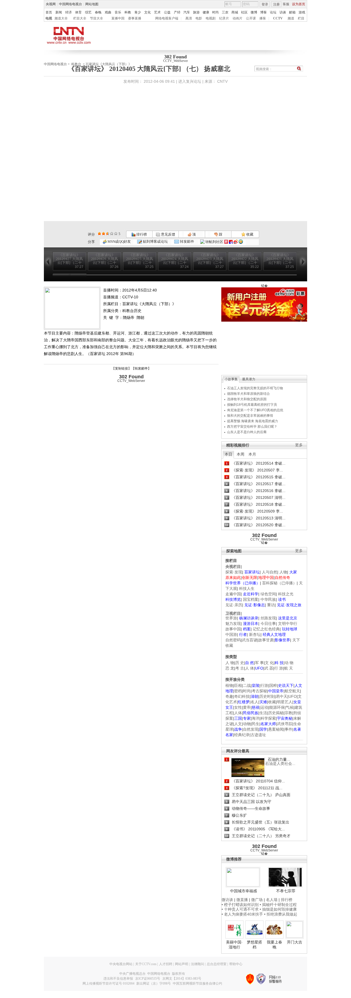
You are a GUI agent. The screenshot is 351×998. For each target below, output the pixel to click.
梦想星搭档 (254, 944)
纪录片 (224, 18)
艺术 (157, 12)
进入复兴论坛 (189, 81)
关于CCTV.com (145, 964)
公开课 (251, 18)
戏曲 (108, 12)
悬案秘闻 (276, 729)
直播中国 (117, 18)
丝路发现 (268, 618)
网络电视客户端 (166, 18)
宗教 (288, 713)
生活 (263, 713)
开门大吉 (294, 942)
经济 (68, 12)
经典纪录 (242, 735)
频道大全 (61, 18)
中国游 (231, 634)
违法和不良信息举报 (118, 978)
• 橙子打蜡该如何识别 (240, 904)
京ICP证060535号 (147, 978)
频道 (291, 18)
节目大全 (96, 18)
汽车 (186, 12)
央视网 (51, 4)
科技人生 (246, 588)
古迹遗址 (258, 735)
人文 (238, 724)
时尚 (215, 12)
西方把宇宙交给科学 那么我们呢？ (252, 426)
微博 (254, 12)
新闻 (58, 12)
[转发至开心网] (226, 242)
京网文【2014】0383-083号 (181, 978)
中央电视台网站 (120, 964)
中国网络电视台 (70, 4)
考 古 (239, 668)
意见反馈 (167, 234)
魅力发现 (233, 623)
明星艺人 (284, 702)
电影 (199, 18)
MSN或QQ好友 (119, 241)
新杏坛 (255, 634)
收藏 (249, 234)
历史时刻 (267, 696)
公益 (167, 12)
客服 (286, 4)
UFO (292, 696)
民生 (255, 724)
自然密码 (233, 640)
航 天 (288, 668)
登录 (265, 4)
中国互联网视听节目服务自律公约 (197, 983)
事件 (288, 729)
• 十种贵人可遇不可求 (241, 909)
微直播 (242, 899)
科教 (127, 12)
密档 (238, 691)
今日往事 (268, 623)
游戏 (302, 12)
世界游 (231, 618)
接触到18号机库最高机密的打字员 (252, 405)
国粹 (273, 685)
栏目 (301, 18)
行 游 (278, 668)
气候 (289, 707)
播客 (262, 18)
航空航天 (292, 691)
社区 (244, 12)
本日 (228, 454)
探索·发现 (233, 572)
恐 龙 (229, 668)
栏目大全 (79, 18)
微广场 (257, 899)
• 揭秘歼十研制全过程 (278, 904)
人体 (238, 713)
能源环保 (277, 707)
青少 (137, 12)
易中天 (281, 696)
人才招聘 (165, 964)
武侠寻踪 (284, 724)
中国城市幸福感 (243, 891)
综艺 (88, 12)
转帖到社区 (214, 242)
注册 (276, 4)
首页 (49, 12)
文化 (147, 12)
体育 (78, 12)
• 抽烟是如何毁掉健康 (278, 909)
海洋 (255, 718)
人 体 (249, 668)
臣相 (238, 685)
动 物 (289, 662)
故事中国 (233, 629)
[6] (108, 233)
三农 (225, 12)
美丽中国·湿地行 (234, 944)
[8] (112, 233)
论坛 (273, 12)
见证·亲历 (233, 605)
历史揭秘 (276, 713)
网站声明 (181, 964)
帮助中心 (235, 964)
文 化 (269, 662)
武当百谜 (249, 640)
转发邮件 (186, 241)
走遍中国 (233, 594)
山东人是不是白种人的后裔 (247, 432)
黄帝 (247, 707)
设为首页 (298, 4)
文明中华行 (287, 623)
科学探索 (268, 718)
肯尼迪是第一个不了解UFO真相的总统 (255, 410)
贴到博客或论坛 (155, 241)
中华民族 (268, 599)
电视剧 (211, 18)
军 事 (259, 662)
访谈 (282, 12)
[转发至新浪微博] (235, 242)
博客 (263, 12)
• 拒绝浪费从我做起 (280, 914)
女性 (238, 707)
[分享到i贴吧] (231, 242)
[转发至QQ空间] (241, 242)
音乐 (118, 12)
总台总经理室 (217, 964)
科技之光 (285, 594)
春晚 (98, 12)
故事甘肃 (266, 640)
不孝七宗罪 (285, 891)
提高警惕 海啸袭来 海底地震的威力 (252, 421)
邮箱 (292, 12)
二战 (247, 685)
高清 (188, 18)
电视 (49, 18)
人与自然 (269, 572)
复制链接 (121, 368)
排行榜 (141, 234)
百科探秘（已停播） (279, 583)
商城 (234, 12)
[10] (116, 233)
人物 (283, 572)
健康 (206, 12)
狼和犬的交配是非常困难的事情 (250, 415)
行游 (264, 685)
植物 (229, 685)
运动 (264, 707)
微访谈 (227, 899)
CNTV (222, 81)
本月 (252, 454)
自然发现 (250, 729)
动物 (247, 724)
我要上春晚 (274, 944)
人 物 (229, 662)
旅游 (196, 12)
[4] (103, 233)
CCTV (278, 18)
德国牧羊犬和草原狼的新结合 (248, 394)
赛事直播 (134, 18)
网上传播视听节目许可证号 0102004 (108, 983)
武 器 (268, 668)
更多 (299, 445)
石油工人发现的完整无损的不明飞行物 (255, 388)
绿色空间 (268, 594)
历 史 (239, 662)
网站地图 (91, 4)
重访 (271, 605)
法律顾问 (197, 964)
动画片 (237, 18)
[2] (99, 233)
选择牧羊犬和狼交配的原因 (247, 399)
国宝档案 (250, 599)
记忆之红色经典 (266, 629)
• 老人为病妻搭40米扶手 (242, 914)
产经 (177, 12)
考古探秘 (259, 691)
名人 (254, 702)
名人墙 (272, 899)
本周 (240, 454)
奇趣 (229, 696)
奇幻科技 (242, 696)
